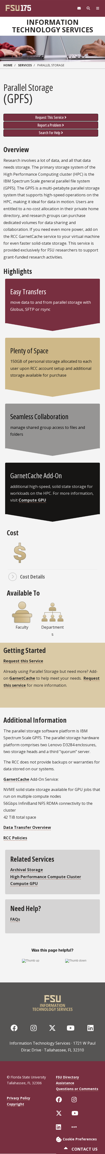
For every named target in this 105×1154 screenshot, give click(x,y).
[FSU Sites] (98, 8)
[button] (52, 576)
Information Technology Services (52, 25)
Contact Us (84, 1149)
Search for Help (49, 132)
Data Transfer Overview (27, 827)
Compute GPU (32, 500)
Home (7, 65)
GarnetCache (22, 678)
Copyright (15, 1104)
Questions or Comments (77, 1088)
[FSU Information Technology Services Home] (52, 1001)
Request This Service (49, 117)
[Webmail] (79, 8)
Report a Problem (49, 125)
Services (25, 65)
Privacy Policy (18, 1098)
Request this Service (23, 661)
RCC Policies (15, 838)
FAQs (15, 919)
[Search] (88, 8)
